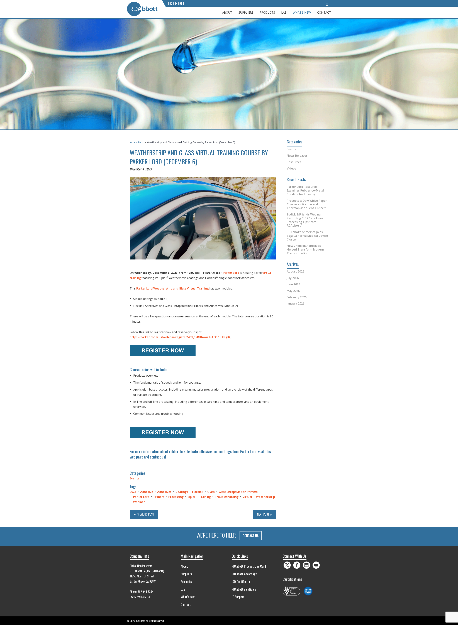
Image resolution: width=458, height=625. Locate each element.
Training (205, 497)
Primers (159, 497)
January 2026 (295, 303)
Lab (284, 12)
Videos (291, 168)
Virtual (247, 497)
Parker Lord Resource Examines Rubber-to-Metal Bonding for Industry (305, 190)
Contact (324, 12)
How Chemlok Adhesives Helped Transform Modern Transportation (305, 249)
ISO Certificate (241, 581)
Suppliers (245, 12)
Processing (176, 497)
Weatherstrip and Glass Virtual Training (181, 288)
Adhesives (164, 492)
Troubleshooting (226, 497)
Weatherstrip (265, 497)
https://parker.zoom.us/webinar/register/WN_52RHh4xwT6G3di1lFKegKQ (181, 337)
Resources (294, 162)
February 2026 (296, 297)
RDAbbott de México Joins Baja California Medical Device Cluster (307, 235)
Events (134, 478)
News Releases (297, 156)
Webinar (139, 502)
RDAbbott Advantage (244, 574)
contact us (157, 457)
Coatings (182, 492)
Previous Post (145, 514)
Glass (211, 492)
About (227, 12)
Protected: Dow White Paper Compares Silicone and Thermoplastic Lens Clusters (307, 204)
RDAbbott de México (244, 589)
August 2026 (295, 271)
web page (136, 457)
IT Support (238, 596)
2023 (133, 492)
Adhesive (146, 492)
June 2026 (293, 284)
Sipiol (191, 497)
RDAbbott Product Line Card (249, 566)
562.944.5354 (176, 3)
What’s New (302, 12)
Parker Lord (231, 273)
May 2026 (293, 291)
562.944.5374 (142, 597)
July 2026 (293, 278)
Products (267, 12)
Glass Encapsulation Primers (238, 492)
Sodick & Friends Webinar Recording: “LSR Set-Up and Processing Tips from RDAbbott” (306, 219)
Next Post (263, 514)
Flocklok (197, 492)
